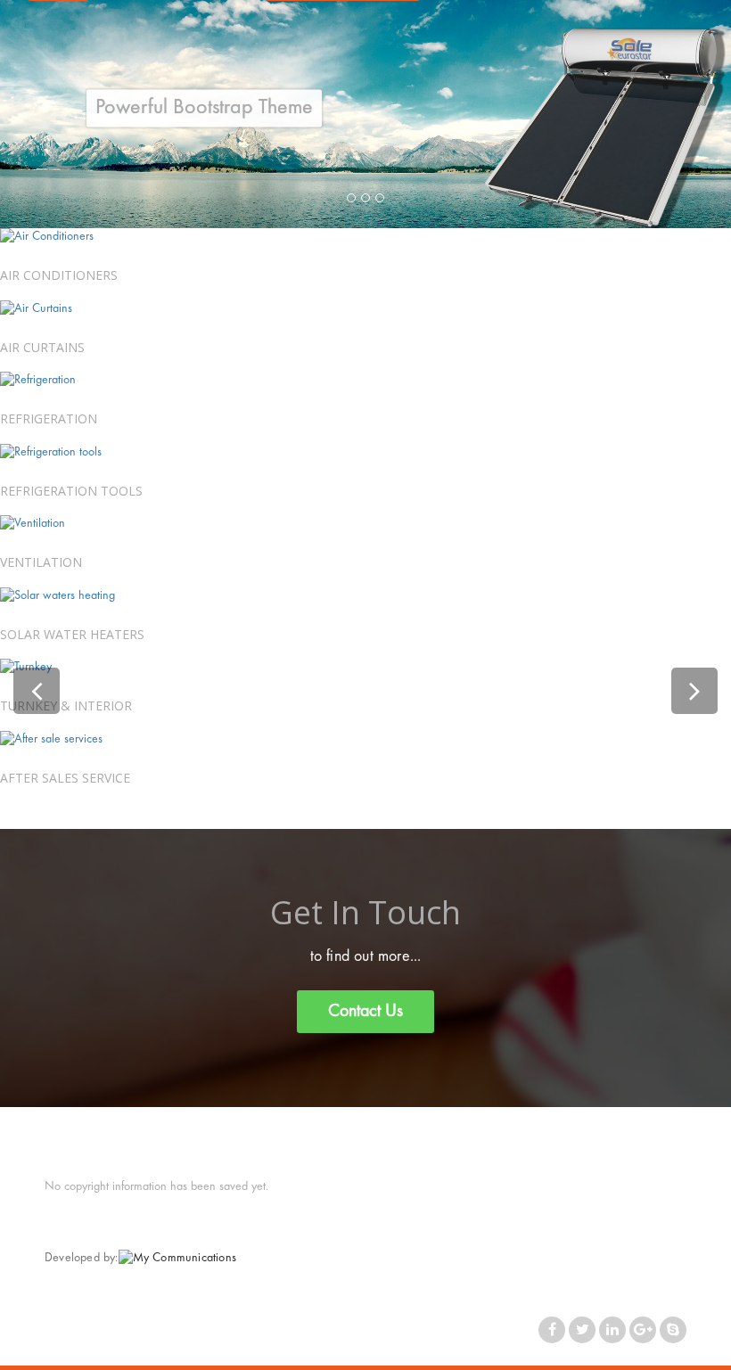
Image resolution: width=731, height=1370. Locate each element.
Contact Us (365, 1012)
